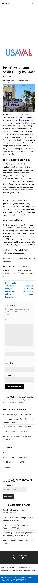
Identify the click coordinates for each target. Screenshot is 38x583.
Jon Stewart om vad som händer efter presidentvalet (17, 437)
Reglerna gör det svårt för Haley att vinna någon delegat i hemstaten (10, 290)
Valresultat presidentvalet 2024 (15, 432)
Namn (8, 350)
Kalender (6, 467)
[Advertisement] (19, 27)
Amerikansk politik (21, 266)
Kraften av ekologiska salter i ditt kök (17, 414)
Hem (5, 453)
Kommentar (9, 321)
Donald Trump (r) (16, 270)
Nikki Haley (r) (14, 273)
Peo (7, 83)
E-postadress (9, 363)
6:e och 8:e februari (22, 120)
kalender (11, 250)
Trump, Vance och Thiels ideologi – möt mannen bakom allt (18, 420)
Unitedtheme (19, 580)
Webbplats (9, 376)
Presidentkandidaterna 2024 (14, 462)
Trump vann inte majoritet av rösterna (18, 427)
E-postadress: (8, 486)
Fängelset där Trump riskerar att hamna (28, 289)
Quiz (4, 472)
